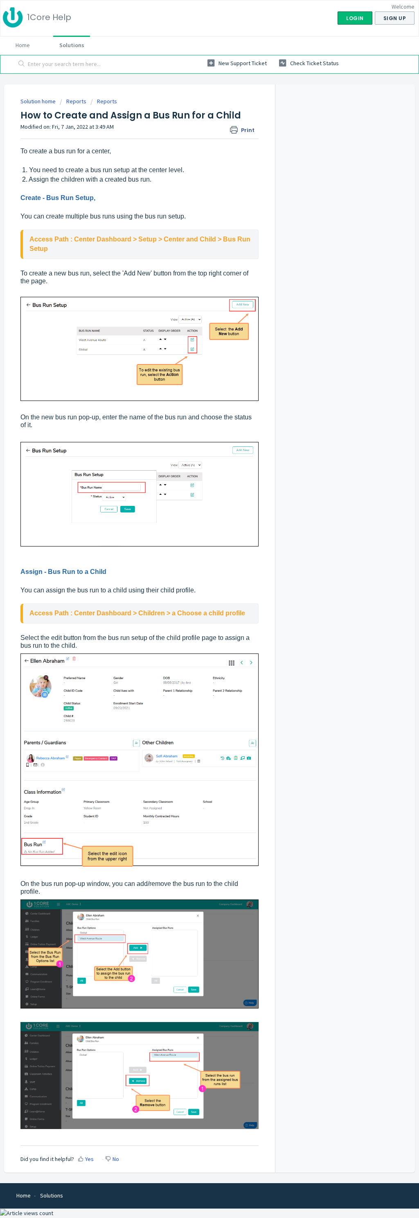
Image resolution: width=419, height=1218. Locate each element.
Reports (76, 101)
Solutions (71, 45)
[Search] (22, 64)
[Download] (194, 516)
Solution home (38, 101)
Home (23, 45)
